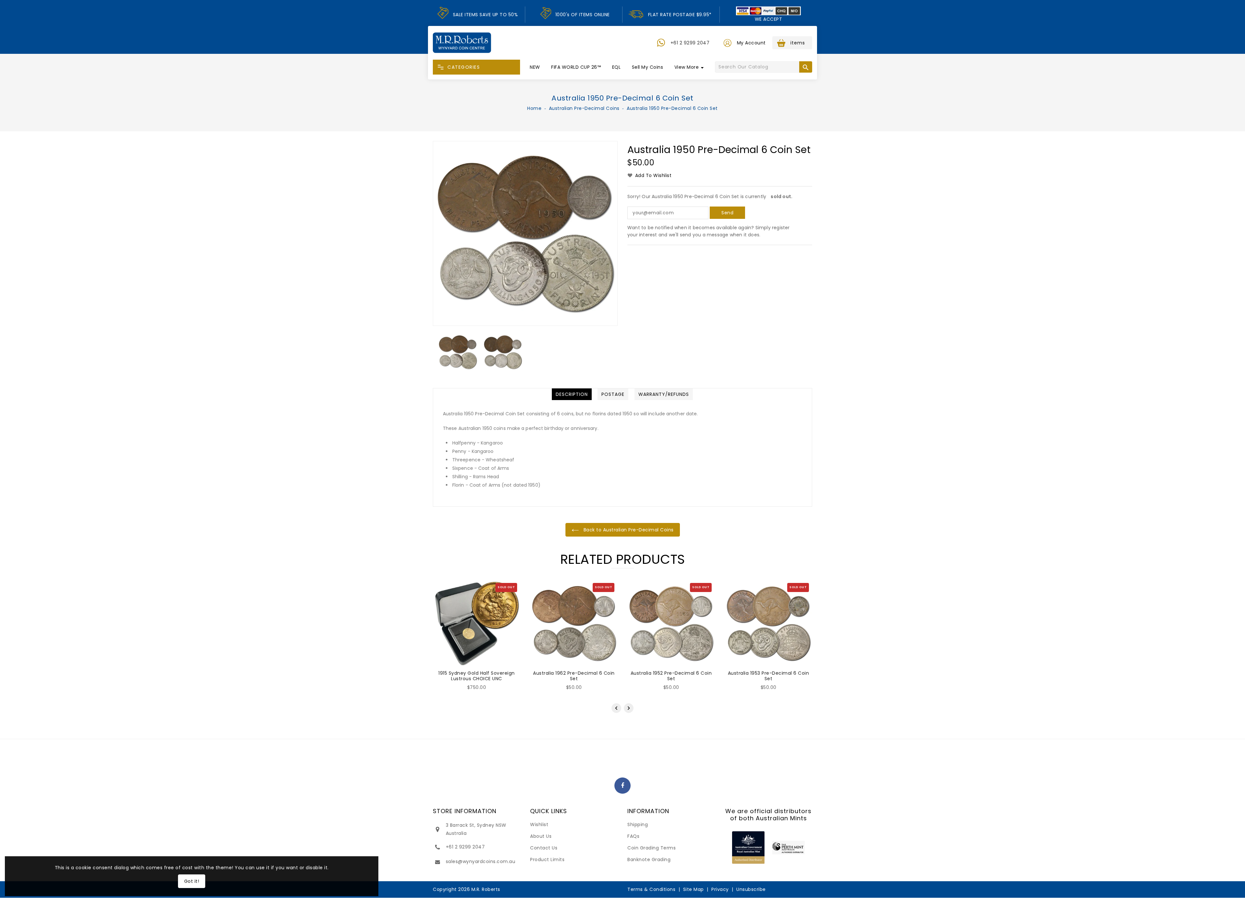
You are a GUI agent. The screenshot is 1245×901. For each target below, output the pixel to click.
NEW (535, 67)
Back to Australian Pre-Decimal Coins (628, 530)
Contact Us (543, 848)
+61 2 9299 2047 (690, 43)
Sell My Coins (647, 67)
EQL (616, 67)
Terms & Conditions (651, 889)
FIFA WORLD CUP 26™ (576, 67)
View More (686, 67)
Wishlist (539, 824)
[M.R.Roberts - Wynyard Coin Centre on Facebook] (622, 786)
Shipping (637, 824)
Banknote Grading (648, 859)
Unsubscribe (751, 889)
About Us (540, 836)
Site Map (693, 889)
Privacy (720, 889)
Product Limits (547, 859)
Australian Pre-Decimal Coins (584, 108)
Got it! (191, 881)
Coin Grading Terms (651, 848)
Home (534, 108)
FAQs (633, 836)
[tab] (572, 394)
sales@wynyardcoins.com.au (481, 861)
